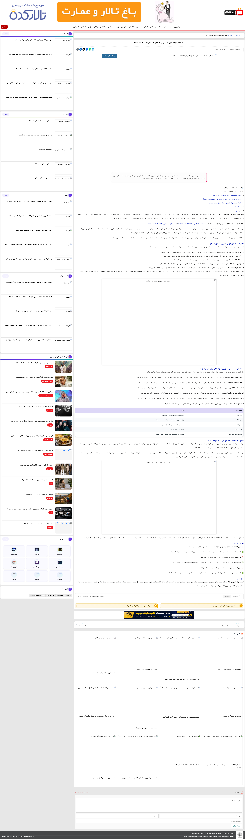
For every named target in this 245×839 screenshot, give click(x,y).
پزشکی (96, 27)
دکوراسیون (124, 27)
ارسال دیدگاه (236, 826)
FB (86, 49)
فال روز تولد (50, 595)
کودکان (146, 27)
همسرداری (139, 27)
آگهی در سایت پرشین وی (37, 595)
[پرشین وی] (234, 12)
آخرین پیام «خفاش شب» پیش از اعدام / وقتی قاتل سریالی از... (34, 406)
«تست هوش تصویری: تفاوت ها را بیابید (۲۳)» (192, 223)
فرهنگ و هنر (159, 27)
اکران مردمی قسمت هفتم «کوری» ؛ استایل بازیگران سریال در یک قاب (32, 421)
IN (80, 49)
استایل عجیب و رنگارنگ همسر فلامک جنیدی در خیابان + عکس (34, 377)
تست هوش (227, 596)
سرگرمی (90, 27)
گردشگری (83, 27)
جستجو (4, 27)
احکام (165, 27)
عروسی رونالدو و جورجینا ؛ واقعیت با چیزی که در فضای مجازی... (34, 363)
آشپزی (151, 27)
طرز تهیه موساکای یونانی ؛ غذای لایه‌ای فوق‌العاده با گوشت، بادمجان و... (31, 436)
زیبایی (117, 27)
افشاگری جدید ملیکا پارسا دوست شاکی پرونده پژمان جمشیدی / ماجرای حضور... (29, 392)
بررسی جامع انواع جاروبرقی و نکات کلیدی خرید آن (38, 523)
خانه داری (131, 27)
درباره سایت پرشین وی (197, 833)
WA (90, 49)
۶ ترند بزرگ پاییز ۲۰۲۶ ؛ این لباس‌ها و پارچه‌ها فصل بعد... (36, 465)
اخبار (171, 27)
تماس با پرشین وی (228, 833)
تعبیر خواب (76, 27)
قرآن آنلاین (59, 595)
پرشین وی (177, 27)
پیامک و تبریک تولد (238, 35)
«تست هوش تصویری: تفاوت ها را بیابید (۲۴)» (162, 223)
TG (93, 49)
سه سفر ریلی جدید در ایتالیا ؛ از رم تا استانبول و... (38, 494)
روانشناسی (103, 27)
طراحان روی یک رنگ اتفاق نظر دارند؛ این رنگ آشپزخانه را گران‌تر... (33, 450)
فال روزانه (68, 595)
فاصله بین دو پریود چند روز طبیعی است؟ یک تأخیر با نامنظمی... (34, 480)
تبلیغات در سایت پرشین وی (214, 833)
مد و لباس (110, 27)
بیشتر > (6, 34)
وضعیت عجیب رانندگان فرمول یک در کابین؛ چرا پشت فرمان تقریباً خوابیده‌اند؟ (30, 509)
